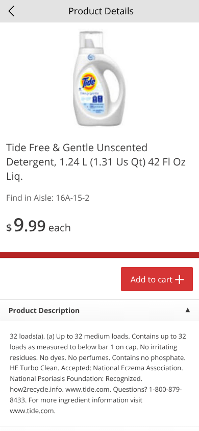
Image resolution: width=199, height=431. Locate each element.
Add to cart (151, 279)
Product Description (44, 311)
